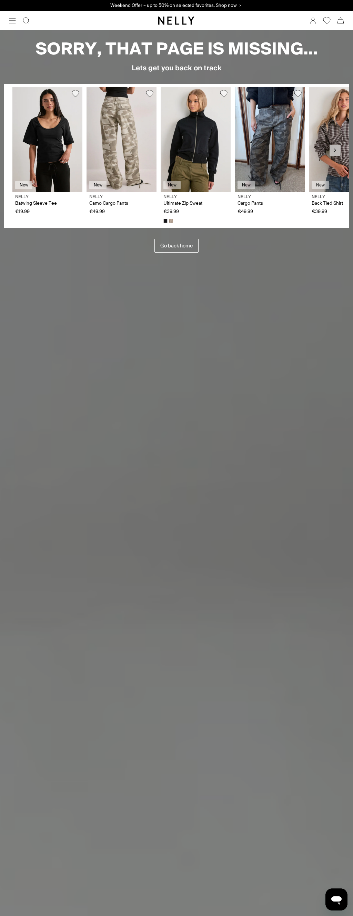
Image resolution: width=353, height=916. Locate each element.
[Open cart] (340, 21)
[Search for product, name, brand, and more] (26, 21)
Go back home (176, 246)
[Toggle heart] (75, 94)
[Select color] (165, 221)
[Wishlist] (327, 21)
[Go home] (176, 21)
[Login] (313, 21)
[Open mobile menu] (12, 21)
